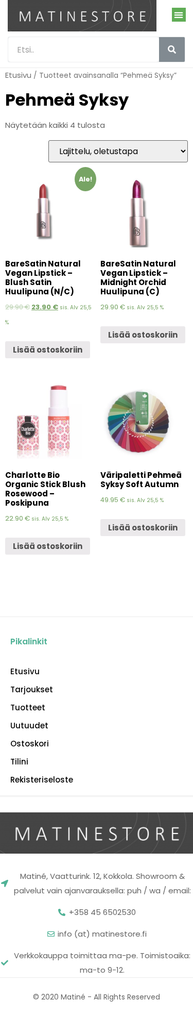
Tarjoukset (31, 690)
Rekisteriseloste (41, 780)
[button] (179, 15)
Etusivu (18, 75)
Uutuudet (29, 726)
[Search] (172, 49)
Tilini (19, 762)
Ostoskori (29, 744)
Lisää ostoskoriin (47, 349)
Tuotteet (27, 708)
